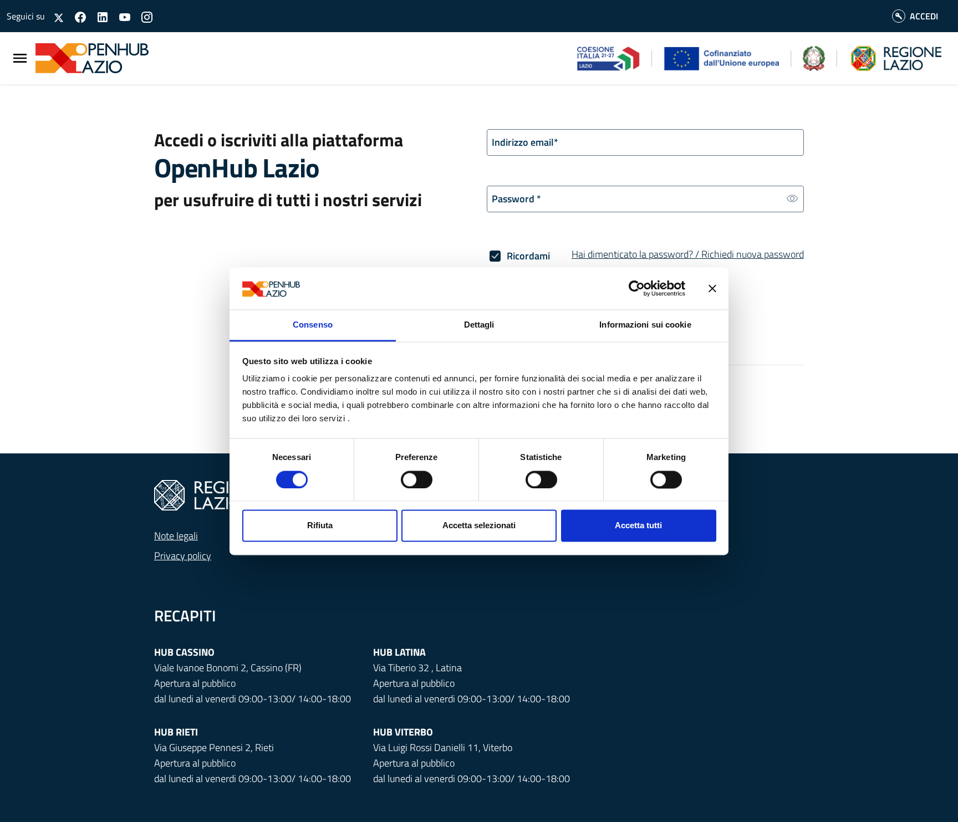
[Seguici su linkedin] (98, 15)
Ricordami (528, 255)
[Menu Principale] (20, 58)
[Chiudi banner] (712, 288)
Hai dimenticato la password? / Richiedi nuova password (688, 254)
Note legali (176, 535)
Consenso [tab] (313, 325)
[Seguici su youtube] (120, 15)
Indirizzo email (525, 142)
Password (516, 198)
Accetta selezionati (479, 525)
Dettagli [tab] (479, 325)
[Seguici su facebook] (76, 15)
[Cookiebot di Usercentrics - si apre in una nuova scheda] (636, 288)
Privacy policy (182, 555)
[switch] (416, 479)
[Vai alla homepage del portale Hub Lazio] (82, 58)
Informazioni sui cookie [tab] (645, 325)
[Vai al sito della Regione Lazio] (209, 494)
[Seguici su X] (55, 15)
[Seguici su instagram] (142, 15)
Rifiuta (320, 525)
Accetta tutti (638, 525)
